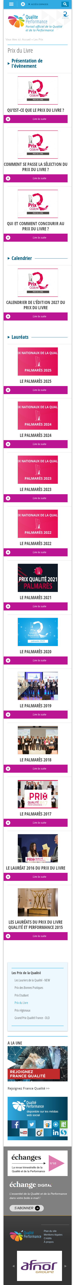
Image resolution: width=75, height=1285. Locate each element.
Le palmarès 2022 (35, 543)
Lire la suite (39, 118)
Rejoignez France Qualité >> (29, 1088)
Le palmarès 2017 (35, 814)
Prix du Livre (21, 1002)
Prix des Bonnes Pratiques (29, 987)
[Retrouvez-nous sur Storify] (64, 1132)
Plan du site (50, 1231)
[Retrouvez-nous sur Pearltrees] (56, 1124)
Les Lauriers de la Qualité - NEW (32, 980)
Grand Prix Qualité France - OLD (32, 1017)
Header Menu (23, 4)
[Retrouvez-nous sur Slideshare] (48, 1124)
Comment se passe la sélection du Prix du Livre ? (35, 167)
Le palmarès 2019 (35, 706)
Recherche (64, 4)
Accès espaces (39, 4)
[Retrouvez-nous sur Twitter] (32, 1124)
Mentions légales (53, 1234)
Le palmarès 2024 (35, 435)
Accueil (26, 39)
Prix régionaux (22, 1010)
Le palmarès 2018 (35, 760)
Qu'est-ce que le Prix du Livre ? (35, 110)
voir (58, 1163)
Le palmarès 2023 (35, 489)
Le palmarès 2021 (35, 597)
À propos (49, 1242)
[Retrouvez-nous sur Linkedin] (56, 1132)
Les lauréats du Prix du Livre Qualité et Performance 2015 (35, 925)
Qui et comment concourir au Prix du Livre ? (35, 226)
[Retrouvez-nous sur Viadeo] (40, 1132)
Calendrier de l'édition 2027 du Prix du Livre (35, 305)
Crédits (48, 1238)
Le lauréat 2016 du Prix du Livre (35, 868)
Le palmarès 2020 (35, 651)
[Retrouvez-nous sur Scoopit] (64, 1124)
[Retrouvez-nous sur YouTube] (16, 1124)
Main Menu (11, 4)
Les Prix (38, 39)
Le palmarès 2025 (35, 381)
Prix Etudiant (22, 995)
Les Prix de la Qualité (26, 973)
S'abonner (23, 1208)
